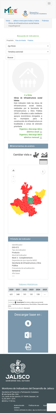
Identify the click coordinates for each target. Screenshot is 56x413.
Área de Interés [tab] (20, 40)
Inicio (8, 21)
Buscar (10, 57)
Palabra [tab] (30, 40)
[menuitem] (34, 200)
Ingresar (46, 405)
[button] (28, 146)
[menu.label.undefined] (42, 171)
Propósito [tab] (10, 40)
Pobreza (45, 21)
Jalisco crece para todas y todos (26, 21)
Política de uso (34, 405)
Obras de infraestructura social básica (23, 23)
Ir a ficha (28, 95)
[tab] (28, 146)
